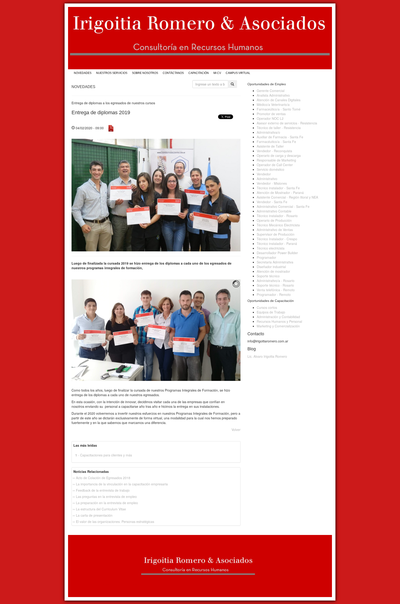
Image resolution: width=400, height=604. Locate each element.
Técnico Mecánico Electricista (278, 225)
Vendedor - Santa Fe (272, 201)
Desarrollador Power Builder (277, 252)
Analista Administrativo (273, 95)
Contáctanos (173, 73)
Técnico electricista (270, 248)
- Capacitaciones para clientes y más (103, 455)
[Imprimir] (110, 127)
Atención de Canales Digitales (278, 100)
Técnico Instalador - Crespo (277, 239)
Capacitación (198, 73)
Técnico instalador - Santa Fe (278, 188)
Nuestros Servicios (111, 73)
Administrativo (267, 178)
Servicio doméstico (270, 169)
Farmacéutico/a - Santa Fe (276, 141)
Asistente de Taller (270, 146)
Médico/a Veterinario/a (273, 104)
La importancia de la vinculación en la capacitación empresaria (120, 484)
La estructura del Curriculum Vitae (99, 509)
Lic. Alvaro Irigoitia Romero (267, 356)
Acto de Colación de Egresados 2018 (101, 477)
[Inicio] (200, 38)
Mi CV (217, 73)
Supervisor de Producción (275, 234)
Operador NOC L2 (270, 118)
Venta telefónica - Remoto (276, 290)
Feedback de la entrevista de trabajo (101, 490)
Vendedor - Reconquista (274, 151)
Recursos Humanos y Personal (279, 321)
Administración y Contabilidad (278, 316)
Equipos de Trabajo (271, 312)
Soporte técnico (268, 276)
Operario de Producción (274, 220)
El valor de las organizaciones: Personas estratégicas (113, 521)
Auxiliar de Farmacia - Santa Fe (280, 137)
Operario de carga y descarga (279, 155)
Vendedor (264, 174)
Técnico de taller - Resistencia (279, 127)
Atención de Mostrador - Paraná (280, 192)
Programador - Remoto (274, 294)
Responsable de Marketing (276, 160)
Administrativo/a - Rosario (275, 280)
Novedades (82, 73)
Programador (266, 257)
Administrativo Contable (274, 211)
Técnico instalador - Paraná (277, 243)
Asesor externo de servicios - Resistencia (287, 123)
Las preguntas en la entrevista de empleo (105, 496)
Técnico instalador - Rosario (277, 215)
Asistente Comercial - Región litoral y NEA (287, 197)
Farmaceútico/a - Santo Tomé (278, 109)
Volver (236, 429)
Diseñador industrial (271, 266)
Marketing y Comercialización (278, 326)
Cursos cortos (267, 307)
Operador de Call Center (275, 164)
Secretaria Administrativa (275, 262)
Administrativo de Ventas (275, 229)
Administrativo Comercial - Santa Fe (283, 206)
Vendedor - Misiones (272, 183)
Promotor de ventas (271, 113)
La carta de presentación (92, 515)
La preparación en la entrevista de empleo (105, 502)
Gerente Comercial (270, 90)
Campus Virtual (238, 73)
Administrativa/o (268, 132)
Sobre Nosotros (145, 73)
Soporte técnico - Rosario (275, 285)
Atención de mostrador (273, 271)
